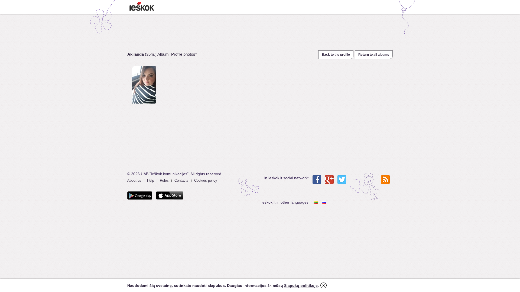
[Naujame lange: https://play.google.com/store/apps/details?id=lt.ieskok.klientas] (139, 195)
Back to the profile (336, 55)
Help (150, 180)
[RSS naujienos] (385, 179)
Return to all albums (373, 55)
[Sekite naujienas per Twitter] (341, 179)
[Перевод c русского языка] (324, 202)
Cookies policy (205, 180)
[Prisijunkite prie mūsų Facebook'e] (317, 179)
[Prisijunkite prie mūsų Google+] (329, 179)
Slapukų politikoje (301, 285)
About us (134, 180)
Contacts (181, 180)
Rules (164, 180)
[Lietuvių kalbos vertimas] (316, 202)
